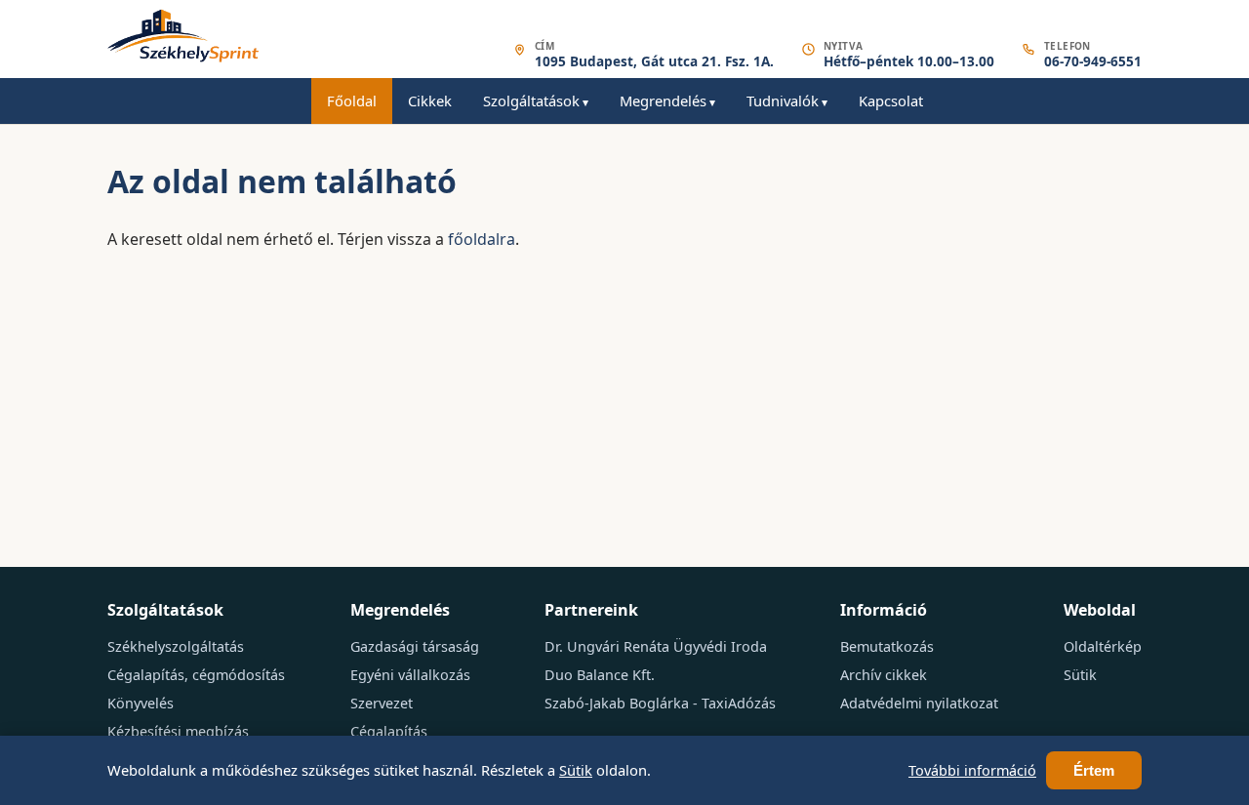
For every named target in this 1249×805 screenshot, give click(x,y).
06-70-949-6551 (1093, 61)
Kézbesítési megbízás (178, 731)
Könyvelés (140, 703)
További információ (972, 770)
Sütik (1080, 674)
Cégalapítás (388, 731)
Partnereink (591, 610)
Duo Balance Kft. (599, 674)
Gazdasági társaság (414, 646)
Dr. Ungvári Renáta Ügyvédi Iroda (655, 646)
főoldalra (481, 239)
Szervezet (381, 703)
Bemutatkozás (887, 646)
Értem (1093, 770)
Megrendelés (663, 100)
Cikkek (430, 100)
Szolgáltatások (531, 100)
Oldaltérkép (1103, 646)
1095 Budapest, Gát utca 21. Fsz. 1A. (654, 61)
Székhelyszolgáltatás (175, 646)
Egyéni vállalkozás (410, 674)
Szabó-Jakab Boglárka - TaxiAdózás (660, 703)
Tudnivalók (782, 100)
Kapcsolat (891, 100)
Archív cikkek (883, 674)
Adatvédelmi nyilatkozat (919, 703)
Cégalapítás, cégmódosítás (196, 674)
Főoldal (352, 100)
